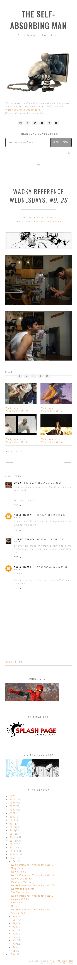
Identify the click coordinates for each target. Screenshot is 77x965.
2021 (13, 813)
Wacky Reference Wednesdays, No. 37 (33, 864)
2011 (12, 847)
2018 (12, 823)
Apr (15, 940)
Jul (15, 930)
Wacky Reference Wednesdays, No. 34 (33, 895)
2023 (13, 806)
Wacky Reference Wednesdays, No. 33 (33, 909)
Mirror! (15, 906)
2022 (13, 809)
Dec (15, 861)
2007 (13, 954)
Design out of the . (57, 963)
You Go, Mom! (19, 912)
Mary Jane (17, 868)
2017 (12, 827)
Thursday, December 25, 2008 (43, 483)
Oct (15, 919)
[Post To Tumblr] (40, 376)
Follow (61, 142)
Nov (15, 916)
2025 (13, 799)
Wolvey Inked (18, 871)
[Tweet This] (26, 376)
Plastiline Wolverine (22, 882)
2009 (13, 854)
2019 (13, 820)
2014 (13, 837)
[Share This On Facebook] (19, 376)
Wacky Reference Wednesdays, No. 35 (33, 885)
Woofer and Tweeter (22, 888)
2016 (12, 830)
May (15, 937)
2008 (13, 857)
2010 (13, 851)
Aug (15, 926)
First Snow (17, 902)
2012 (13, 844)
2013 (12, 840)
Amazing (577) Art (21, 899)
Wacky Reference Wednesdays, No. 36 (33, 875)
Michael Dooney (24, 539)
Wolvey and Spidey (22, 878)
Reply (17, 505)
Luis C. (18, 483)
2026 (13, 796)
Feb (15, 947)
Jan (15, 950)
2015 (12, 833)
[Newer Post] (9, 462)
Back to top (13, 661)
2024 (13, 802)
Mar (15, 943)
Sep (15, 923)
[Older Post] (68, 462)
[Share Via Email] (47, 376)
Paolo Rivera (22, 515)
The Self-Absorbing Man (38, 19)
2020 (13, 816)
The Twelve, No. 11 (21, 892)
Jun (15, 933)
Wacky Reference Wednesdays (22, 109)
